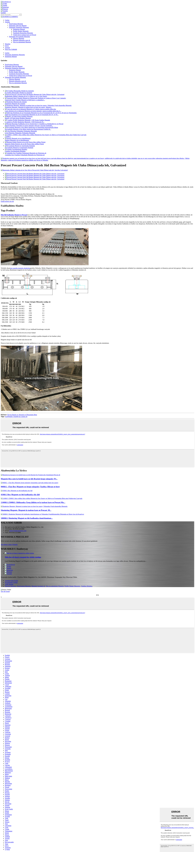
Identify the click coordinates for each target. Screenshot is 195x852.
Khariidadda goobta (11, 582)
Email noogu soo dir (7, 201)
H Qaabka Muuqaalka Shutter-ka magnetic (18, 92)
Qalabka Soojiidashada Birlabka (15, 151)
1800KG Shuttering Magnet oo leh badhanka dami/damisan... (27, 518)
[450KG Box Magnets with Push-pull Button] (16, 490)
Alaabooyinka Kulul (11, 580)
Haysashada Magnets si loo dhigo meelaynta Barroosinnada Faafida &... (28, 129)
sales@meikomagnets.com (17, 531)
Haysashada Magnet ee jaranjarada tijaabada (19, 147)
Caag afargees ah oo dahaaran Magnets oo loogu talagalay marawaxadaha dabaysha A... (33, 111)
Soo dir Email (5, 591)
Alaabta (7, 22)
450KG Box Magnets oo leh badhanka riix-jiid (20, 494)
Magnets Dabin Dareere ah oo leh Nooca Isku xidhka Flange (24, 144)
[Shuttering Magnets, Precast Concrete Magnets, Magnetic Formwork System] (34, 506)
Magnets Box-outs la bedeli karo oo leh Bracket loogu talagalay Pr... (29, 479)
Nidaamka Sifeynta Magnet (18, 25)
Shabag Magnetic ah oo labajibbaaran (17, 140)
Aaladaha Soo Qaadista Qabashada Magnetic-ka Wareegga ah (25, 155)
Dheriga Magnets (18, 38)
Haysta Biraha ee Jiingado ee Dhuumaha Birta (22, 415)
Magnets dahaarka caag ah (21, 40)
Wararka (7, 44)
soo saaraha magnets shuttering (20, 268)
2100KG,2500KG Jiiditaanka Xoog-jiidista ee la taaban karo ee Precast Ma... (33, 502)
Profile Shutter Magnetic (21, 31)
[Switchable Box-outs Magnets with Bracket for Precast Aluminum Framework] (30, 475)
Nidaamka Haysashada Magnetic (19, 36)
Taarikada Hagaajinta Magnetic (23, 33)
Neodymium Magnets (16, 24)
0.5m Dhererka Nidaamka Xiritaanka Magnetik (20, 133)
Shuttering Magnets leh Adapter (15, 103)
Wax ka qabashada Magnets (22, 42)
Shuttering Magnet (19, 29)
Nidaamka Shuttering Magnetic (19, 27)
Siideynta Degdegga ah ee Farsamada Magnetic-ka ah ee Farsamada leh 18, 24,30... (31, 114)
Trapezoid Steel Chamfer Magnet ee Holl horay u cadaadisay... (25, 100)
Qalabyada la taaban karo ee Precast (24, 35)
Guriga (7, 20)
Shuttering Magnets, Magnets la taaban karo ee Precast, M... (26, 510)
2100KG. (8, 136)
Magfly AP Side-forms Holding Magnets (18, 118)
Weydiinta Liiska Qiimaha (9, 544)
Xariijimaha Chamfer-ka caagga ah (16, 416)
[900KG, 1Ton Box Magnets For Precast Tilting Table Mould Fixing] (29, 483)
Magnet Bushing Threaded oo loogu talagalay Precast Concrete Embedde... (29, 125)
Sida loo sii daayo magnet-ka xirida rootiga (23, 557)
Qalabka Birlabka (86, 586)
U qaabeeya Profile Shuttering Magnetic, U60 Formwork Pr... (24, 122)
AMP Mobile (9, 584)
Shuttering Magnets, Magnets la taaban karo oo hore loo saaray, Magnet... (28, 107)
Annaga (7, 47)
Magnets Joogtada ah (38, 586)
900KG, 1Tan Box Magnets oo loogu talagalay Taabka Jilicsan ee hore (30, 487)
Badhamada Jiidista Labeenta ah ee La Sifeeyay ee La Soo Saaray (26, 96)
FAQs (7, 46)
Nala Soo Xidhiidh (11, 49)
